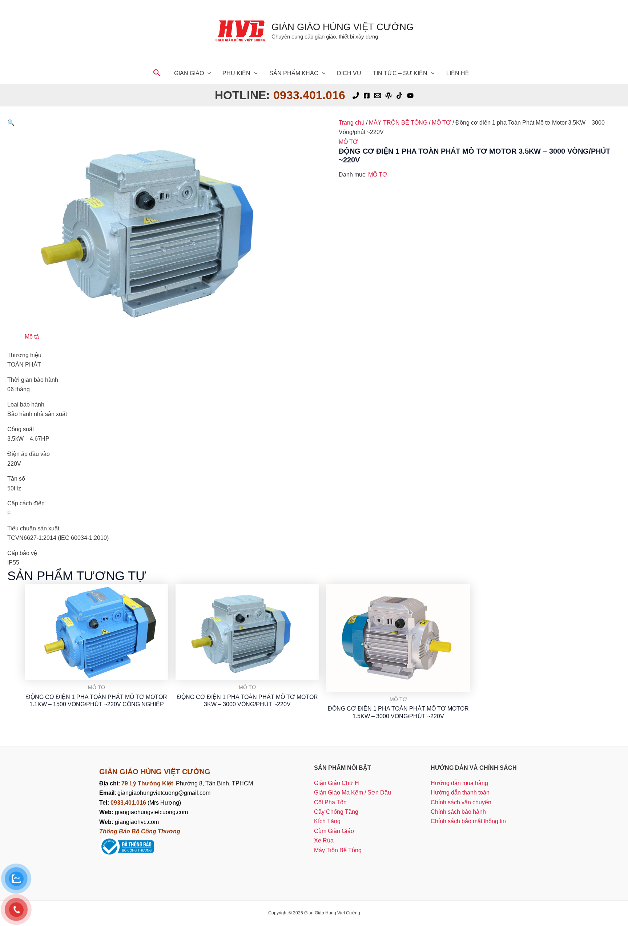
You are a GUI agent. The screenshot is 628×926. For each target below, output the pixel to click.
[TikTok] (399, 95)
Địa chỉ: (110, 783)
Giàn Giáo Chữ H (336, 783)
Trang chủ (352, 123)
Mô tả (32, 336)
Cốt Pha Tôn (330, 802)
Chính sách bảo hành (458, 812)
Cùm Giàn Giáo (334, 831)
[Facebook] (366, 95)
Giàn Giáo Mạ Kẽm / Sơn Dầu (352, 792)
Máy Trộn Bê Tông (338, 850)
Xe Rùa (324, 840)
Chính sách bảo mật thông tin (468, 821)
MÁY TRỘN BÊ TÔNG (398, 123)
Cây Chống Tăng (336, 812)
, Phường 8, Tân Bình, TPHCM (187, 783)
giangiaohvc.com (129, 822)
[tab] (32, 336)
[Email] (377, 95)
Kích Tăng (327, 821)
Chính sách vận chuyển (461, 802)
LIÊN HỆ (457, 73)
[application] (207, 73)
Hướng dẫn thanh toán (460, 792)
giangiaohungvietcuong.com (143, 812)
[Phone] (356, 95)
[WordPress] (388, 95)
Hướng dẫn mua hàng (459, 783)
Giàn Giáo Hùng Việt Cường (342, 26)
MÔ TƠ (441, 123)
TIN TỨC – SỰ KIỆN (400, 73)
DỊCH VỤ (349, 73)
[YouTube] (410, 95)
